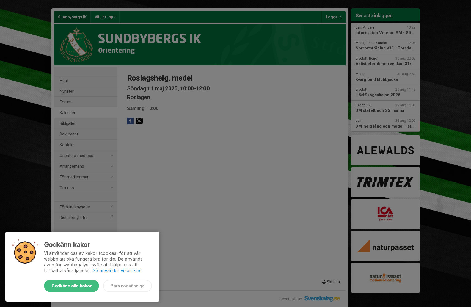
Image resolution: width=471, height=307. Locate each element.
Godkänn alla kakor (71, 286)
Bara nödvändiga (127, 286)
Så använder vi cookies (117, 270)
